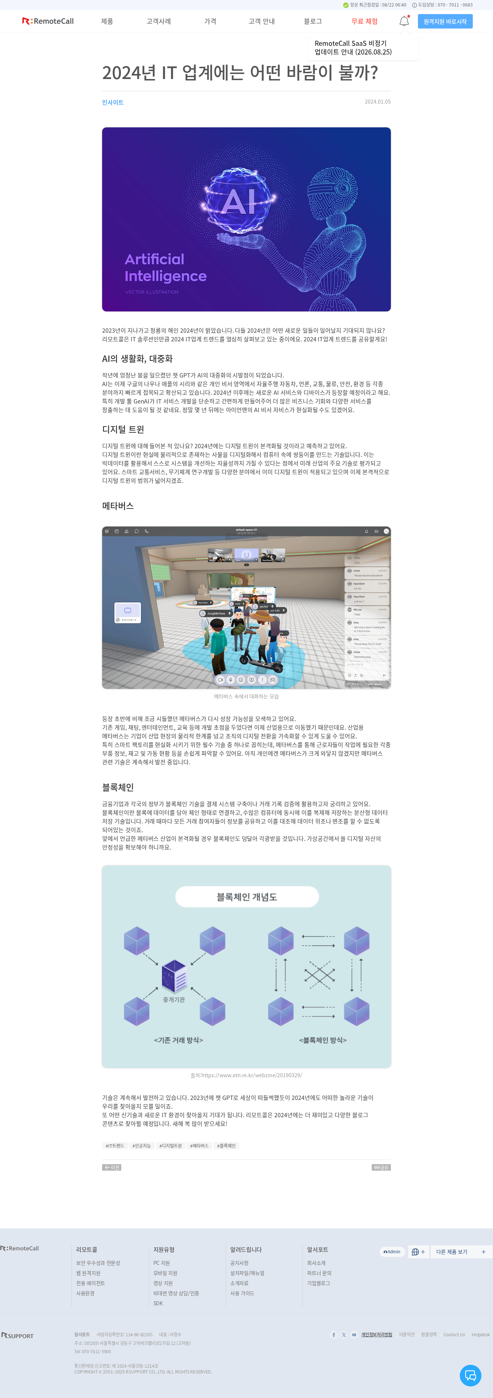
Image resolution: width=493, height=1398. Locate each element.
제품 (107, 21)
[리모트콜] (48, 22)
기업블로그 (318, 1282)
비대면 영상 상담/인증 (176, 1293)
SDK (158, 1303)
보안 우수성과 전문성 (98, 1262)
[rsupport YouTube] (354, 1335)
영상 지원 (163, 1282)
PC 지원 (161, 1262)
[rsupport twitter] (344, 1335)
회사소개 (316, 1262)
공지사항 (239, 1262)
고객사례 (159, 21)
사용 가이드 (242, 1293)
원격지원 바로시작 (445, 21)
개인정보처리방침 (376, 1334)
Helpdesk (481, 1334)
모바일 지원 (165, 1272)
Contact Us (454, 1334)
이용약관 (407, 1334)
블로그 (313, 21)
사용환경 (85, 1293)
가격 (210, 21)
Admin (394, 1251)
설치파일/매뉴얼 (247, 1272)
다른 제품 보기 (451, 1251)
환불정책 (429, 1334)
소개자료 (239, 1282)
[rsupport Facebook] (334, 1335)
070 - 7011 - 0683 (455, 5)
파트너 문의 (319, 1272)
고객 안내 (262, 21)
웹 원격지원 (88, 1272)
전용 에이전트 (90, 1282)
